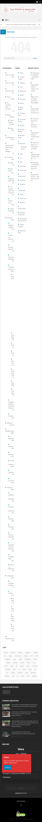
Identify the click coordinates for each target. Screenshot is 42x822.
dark (32, 656)
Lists (21, 87)
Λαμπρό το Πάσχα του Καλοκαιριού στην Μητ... (35, 145)
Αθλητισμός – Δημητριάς (11, 497)
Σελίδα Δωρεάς (21, 225)
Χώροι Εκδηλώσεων (12, 210)
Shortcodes (21, 143)
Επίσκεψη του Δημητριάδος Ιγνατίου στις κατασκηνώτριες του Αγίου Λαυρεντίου (24, 705)
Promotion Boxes (22, 120)
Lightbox (22, 83)
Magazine (23, 91)
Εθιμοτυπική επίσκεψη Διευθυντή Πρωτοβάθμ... (35, 100)
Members (23, 99)
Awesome (20, 652)
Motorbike (8, 669)
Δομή (11, 163)
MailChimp (23, 793)
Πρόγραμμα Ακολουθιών (12, 180)
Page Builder (20, 108)
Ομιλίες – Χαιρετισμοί (11, 462)
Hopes (11, 666)
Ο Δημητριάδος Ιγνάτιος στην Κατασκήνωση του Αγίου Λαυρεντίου (23, 733)
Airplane (6, 652)
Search (35, 58)
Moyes (14, 669)
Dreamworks (28, 659)
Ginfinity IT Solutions (28, 819)
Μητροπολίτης (9, 431)
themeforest (22, 176)
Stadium (7, 676)
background (28, 652)
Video (11, 128)
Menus (22, 103)
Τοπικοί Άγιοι (10, 201)
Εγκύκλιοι (11, 446)
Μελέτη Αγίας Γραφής (13, 373)
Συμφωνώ (7, 767)
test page (23, 166)
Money (28, 666)
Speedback (33, 673)
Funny (6, 666)
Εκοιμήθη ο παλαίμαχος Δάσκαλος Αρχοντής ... (35, 165)
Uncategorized (9, 137)
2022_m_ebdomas (11, 83)
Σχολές (10, 593)
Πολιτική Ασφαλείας (21, 213)
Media (9, 115)
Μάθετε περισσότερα (10, 762)
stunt (13, 676)
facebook (15, 662)
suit (17, 676)
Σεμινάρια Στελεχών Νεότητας (11, 547)
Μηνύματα (11, 454)
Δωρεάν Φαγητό (10, 248)
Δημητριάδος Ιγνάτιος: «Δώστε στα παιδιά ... (35, 88)
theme (22, 676)
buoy (5, 656)
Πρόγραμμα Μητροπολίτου (22, 219)
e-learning (13, 599)
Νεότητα (9, 487)
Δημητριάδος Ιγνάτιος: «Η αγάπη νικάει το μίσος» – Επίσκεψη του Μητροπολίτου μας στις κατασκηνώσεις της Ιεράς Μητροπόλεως (25, 723)
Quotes (22, 125)
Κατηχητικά (11, 527)
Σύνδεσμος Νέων (11, 558)
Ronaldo (13, 673)
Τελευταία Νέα (22, 231)
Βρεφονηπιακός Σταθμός (13, 226)
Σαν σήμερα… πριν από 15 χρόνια (11, 190)
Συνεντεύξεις (12, 480)
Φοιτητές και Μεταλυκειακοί (12, 567)
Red (35, 669)
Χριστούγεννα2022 (11, 638)
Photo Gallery (11, 121)
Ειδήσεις (9, 423)
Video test (23, 198)
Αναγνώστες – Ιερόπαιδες (12, 509)
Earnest (35, 659)
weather (22, 202)
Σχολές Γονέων (13, 627)
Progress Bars (21, 114)
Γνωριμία (10, 157)
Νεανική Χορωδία (11, 536)
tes (21, 158)
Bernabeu (35, 652)
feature (28, 662)
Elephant (8, 662)
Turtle (28, 676)
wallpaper (34, 676)
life (16, 666)
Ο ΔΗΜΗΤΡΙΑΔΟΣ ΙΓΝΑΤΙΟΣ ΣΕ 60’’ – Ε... (36, 155)
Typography (21, 190)
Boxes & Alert (24, 148)
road (7, 673)
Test (21, 162)
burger (10, 656)
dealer (14, 659)
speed (26, 673)
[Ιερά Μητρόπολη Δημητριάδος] (21, 9)
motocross (34, 666)
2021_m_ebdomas (11, 75)
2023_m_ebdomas (11, 91)
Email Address (6, 777)
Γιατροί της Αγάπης (10, 237)
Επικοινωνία (22, 208)
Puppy (30, 669)
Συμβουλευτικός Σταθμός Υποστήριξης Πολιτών (13, 405)
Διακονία (9, 218)
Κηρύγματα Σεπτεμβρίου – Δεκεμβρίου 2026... (35, 76)
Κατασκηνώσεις (13, 519)
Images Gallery (21, 78)
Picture (24, 669)
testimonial (23, 170)
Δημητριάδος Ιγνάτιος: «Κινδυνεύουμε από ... (35, 135)
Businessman (18, 656)
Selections (20, 673)
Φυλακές (11, 416)
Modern (22, 666)
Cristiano (26, 656)
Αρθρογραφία (12, 438)
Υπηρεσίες (10, 576)
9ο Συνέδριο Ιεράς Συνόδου (8, 106)
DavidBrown (7, 659)
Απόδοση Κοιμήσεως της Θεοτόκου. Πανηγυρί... (34, 122)
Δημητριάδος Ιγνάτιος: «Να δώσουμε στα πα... (35, 177)
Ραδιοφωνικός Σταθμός (12, 584)
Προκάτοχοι (11, 472)
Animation (13, 652)
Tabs (21, 154)
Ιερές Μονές (10, 170)
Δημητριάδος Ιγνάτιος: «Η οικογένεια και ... (35, 111)
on (19, 669)
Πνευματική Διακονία (11, 268)
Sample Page (21, 136)
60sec (9, 97)
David (36, 656)
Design (20, 659)
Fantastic (22, 662)
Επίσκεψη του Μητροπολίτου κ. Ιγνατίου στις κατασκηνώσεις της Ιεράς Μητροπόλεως (24, 713)
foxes (34, 662)
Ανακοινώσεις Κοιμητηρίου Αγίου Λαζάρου (9, 148)
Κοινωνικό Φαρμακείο (11, 258)
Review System (21, 130)
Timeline (22, 180)
